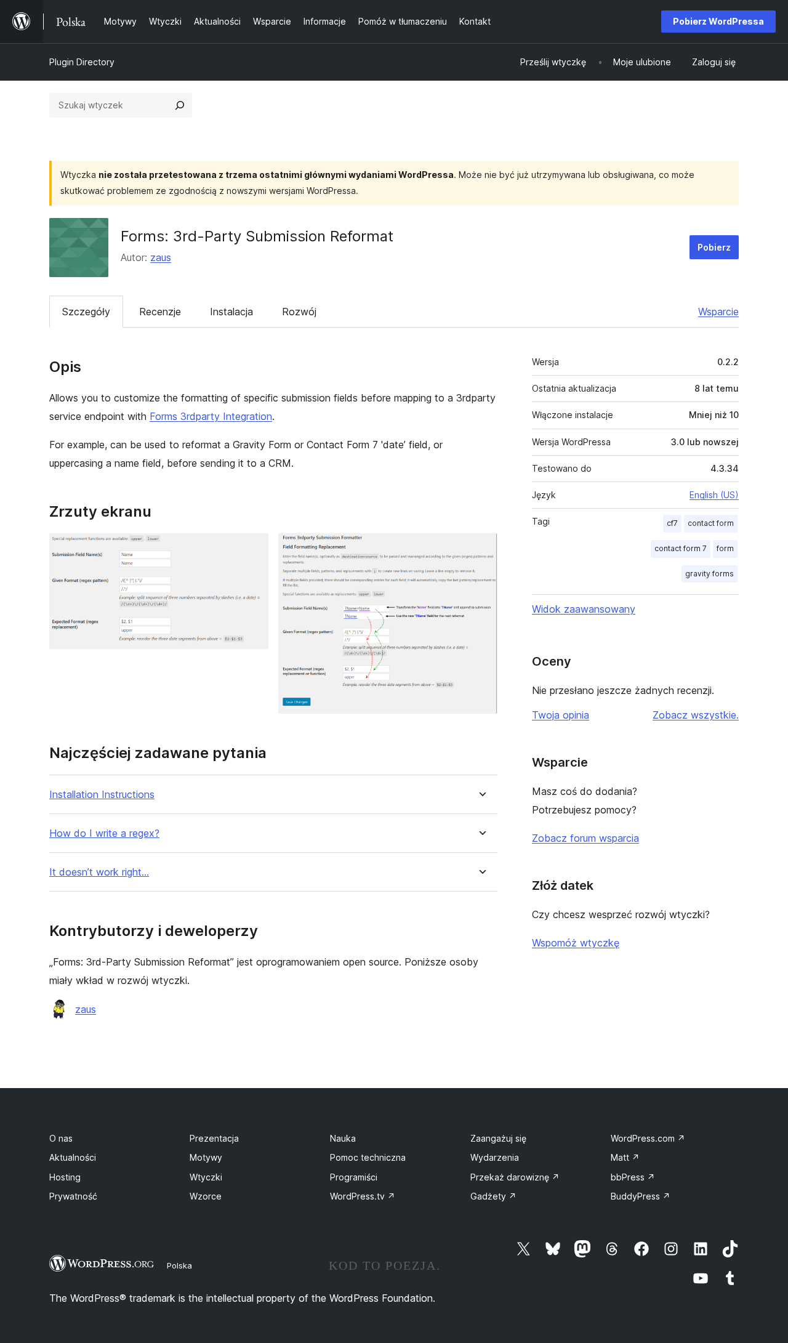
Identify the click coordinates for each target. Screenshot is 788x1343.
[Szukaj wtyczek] (179, 105)
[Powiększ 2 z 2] (481, 550)
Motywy (206, 1157)
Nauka (343, 1138)
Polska (179, 1265)
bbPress (633, 1177)
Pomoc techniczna (368, 1157)
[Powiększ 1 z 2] (252, 550)
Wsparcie (718, 311)
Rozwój (299, 311)
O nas (61, 1138)
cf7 (672, 523)
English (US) (714, 495)
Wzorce (206, 1196)
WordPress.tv (362, 1196)
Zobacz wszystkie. (696, 715)
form (725, 548)
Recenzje (160, 311)
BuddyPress (640, 1196)
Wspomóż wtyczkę (575, 943)
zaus (160, 257)
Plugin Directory (82, 62)
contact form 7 (680, 548)
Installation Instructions (102, 795)
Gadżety (493, 1196)
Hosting (65, 1177)
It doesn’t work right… (99, 872)
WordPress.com (648, 1138)
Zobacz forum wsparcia (585, 838)
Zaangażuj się (498, 1138)
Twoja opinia (560, 715)
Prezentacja (214, 1138)
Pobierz (714, 247)
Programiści (353, 1177)
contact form (711, 523)
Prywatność (73, 1196)
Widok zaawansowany (583, 609)
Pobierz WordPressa (718, 21)
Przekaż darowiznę (515, 1177)
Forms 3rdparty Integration (211, 416)
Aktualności (72, 1157)
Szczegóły (86, 311)
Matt (625, 1157)
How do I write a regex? (104, 833)
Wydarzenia (494, 1157)
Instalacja (231, 311)
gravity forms (709, 573)
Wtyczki (206, 1177)
